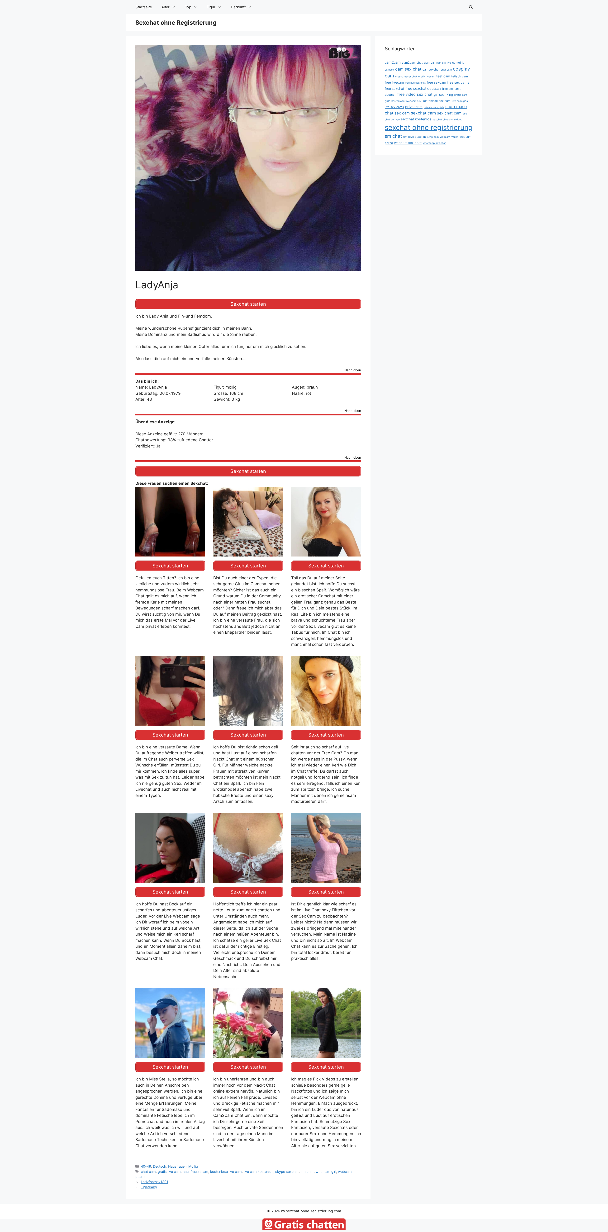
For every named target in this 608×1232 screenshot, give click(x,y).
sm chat (307, 1172)
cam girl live (443, 62)
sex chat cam (449, 113)
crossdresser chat (406, 76)
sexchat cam (423, 112)
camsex (389, 69)
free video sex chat (414, 94)
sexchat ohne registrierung (429, 127)
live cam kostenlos (258, 1172)
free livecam (394, 82)
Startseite (143, 7)
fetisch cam (459, 76)
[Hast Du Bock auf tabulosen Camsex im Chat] (326, 553)
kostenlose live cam (226, 1172)
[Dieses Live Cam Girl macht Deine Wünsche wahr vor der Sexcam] (326, 879)
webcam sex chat (408, 143)
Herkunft (238, 7)
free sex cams (458, 82)
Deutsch (159, 1166)
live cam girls (460, 101)
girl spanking (443, 94)
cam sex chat (408, 69)
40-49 (146, 1166)
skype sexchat (287, 1172)
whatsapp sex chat (434, 143)
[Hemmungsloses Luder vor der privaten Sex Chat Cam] (248, 879)
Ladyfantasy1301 (154, 1182)
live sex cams (394, 107)
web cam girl (326, 1172)
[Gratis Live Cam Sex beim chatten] (248, 1054)
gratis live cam (169, 1172)
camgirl (429, 62)
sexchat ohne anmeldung (447, 119)
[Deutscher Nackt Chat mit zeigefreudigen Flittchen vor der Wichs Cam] (248, 553)
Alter (166, 7)
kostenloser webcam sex (406, 101)
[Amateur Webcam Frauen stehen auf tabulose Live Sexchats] (170, 722)
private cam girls (434, 107)
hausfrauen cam (195, 1172)
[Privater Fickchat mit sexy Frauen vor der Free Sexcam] (170, 553)
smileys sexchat (414, 136)
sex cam (402, 113)
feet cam (443, 76)
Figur (211, 7)
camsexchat (431, 69)
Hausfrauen (177, 1166)
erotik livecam (426, 76)
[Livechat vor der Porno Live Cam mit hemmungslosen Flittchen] (248, 722)
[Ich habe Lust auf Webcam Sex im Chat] (170, 1054)
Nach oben (352, 370)
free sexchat (394, 88)
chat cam (148, 1172)
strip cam (433, 136)
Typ (188, 7)
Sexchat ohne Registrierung (176, 22)
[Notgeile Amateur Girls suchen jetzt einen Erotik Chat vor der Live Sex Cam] (326, 722)
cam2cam (393, 62)
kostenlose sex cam (437, 101)
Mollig (193, 1166)
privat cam (414, 107)
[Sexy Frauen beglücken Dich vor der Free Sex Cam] (170, 879)
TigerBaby (149, 1187)
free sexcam (436, 82)
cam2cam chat (412, 62)
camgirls (458, 62)
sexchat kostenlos (416, 119)
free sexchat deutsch (423, 88)
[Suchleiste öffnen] (470, 7)
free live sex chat (415, 82)
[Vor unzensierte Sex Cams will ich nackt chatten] (326, 1054)
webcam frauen (449, 136)
